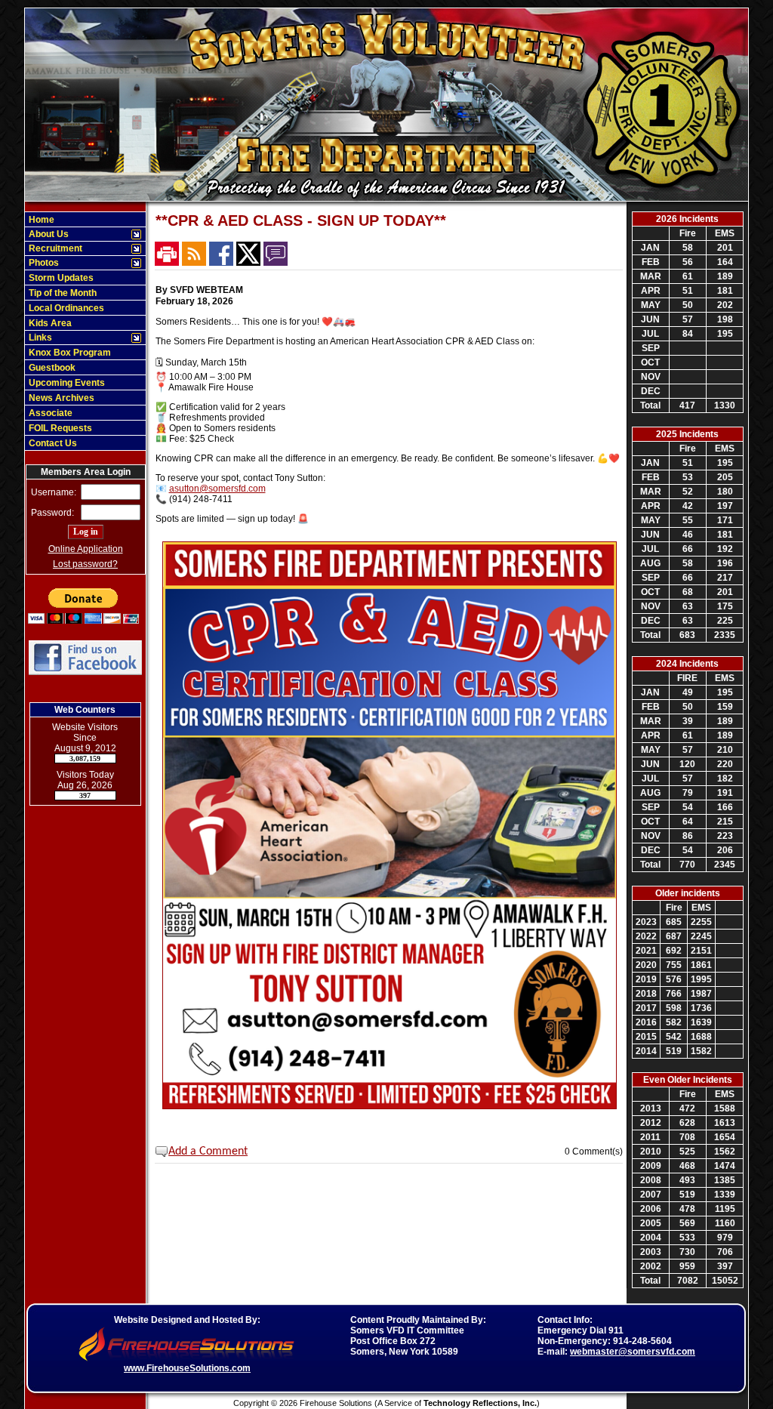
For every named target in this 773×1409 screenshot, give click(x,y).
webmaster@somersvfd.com (632, 1351)
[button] (77, 234)
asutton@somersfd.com (217, 488)
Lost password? (85, 564)
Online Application (85, 549)
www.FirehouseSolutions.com (187, 1368)
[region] (85, 331)
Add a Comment (208, 1151)
